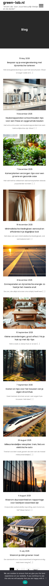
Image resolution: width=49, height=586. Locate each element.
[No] (46, 578)
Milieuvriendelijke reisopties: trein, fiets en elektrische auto (24, 446)
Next (36, 570)
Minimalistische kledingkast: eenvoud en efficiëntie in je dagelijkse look (24, 230)
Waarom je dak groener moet (24, 555)
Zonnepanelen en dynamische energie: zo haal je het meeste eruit (24, 286)
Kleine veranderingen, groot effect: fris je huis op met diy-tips (25, 338)
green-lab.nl (14, 2)
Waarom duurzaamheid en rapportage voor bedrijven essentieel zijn (24, 501)
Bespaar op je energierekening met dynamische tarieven (24, 64)
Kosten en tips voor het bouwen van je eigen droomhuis (24, 390)
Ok (25, 582)
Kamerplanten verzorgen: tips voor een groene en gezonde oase (24, 175)
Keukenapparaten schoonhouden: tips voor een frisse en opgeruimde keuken (24, 119)
